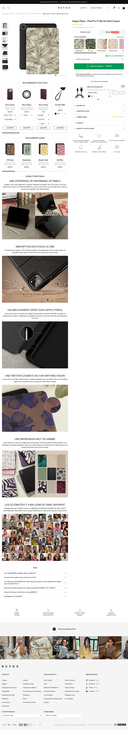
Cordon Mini (60, 105)
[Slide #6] (65, 75)
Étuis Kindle (5, 691)
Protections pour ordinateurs (32, 691)
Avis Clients (68, 684)
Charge (25, 680)
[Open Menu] (3, 8)
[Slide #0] (55, 75)
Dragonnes (26, 695)
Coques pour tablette (8, 13)
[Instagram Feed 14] (41, 647)
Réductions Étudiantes (51, 687)
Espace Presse (69, 687)
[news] (113, 8)
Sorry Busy (10, 105)
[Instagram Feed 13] (18, 647)
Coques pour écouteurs (9, 687)
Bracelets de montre (8, 695)
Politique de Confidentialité (77, 724)
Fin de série (5, 706)
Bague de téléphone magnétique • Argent (26, 108)
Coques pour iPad (20, 13)
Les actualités (48, 695)
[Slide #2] (58, 75)
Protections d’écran (29, 702)
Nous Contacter (70, 680)
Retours (46, 702)
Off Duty (10, 160)
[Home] (64, 8)
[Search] (8, 8)
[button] (77, 25)
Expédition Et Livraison (72, 691)
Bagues (4, 684)
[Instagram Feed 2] (87, 647)
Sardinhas (26, 160)
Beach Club (43, 160)
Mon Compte (48, 680)
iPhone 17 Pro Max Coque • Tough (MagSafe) (10, 108)
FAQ (45, 684)
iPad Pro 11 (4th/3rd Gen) (34, 13)
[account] (118, 8)
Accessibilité (69, 698)
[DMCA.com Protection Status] (120, 725)
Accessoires (6, 702)
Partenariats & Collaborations (53, 698)
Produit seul (85, 32)
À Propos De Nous (49, 691)
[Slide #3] (60, 75)
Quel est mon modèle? (116, 56)
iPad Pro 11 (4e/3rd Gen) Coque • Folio (60, 163)
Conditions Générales (61, 724)
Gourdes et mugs (28, 684)
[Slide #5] (63, 75)
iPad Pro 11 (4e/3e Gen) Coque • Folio (10, 163)
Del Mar (60, 160)
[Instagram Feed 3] (110, 647)
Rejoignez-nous (70, 695)
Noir (60, 108)
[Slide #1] (57, 75)
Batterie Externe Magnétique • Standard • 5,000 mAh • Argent (43, 108)
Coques (4, 680)
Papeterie (5, 698)
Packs (112, 32)
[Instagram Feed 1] (64, 647)
